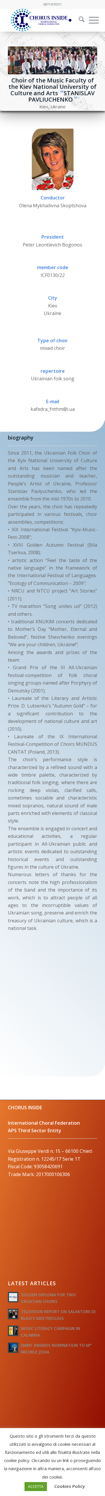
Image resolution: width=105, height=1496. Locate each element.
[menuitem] (78, 20)
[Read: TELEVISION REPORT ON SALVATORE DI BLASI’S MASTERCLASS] (13, 1314)
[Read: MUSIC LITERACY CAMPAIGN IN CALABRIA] (13, 1331)
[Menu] (91, 20)
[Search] (79, 20)
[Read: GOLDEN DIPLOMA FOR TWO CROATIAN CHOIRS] (13, 1297)
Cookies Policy (69, 1486)
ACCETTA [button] (35, 1486)
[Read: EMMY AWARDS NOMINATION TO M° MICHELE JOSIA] (13, 1347)
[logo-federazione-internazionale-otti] (43, 20)
